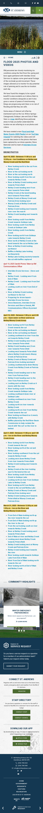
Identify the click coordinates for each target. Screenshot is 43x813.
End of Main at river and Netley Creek (23, 537)
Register (21, 691)
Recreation (21, 792)
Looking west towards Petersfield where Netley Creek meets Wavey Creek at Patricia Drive (22, 354)
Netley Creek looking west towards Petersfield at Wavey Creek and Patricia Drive (22, 498)
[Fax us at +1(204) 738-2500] (21, 3)
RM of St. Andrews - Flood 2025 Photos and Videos (14, 10)
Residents (21, 786)
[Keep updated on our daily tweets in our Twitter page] (35, 4)
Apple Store (22, 738)
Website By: (17, 799)
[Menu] (39, 10)
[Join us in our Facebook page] (33, 4)
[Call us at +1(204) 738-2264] (14, 3)
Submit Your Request (16, 666)
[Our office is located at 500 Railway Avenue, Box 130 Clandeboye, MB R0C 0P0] (7, 3)
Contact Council (21, 718)
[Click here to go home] (6, 58)
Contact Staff (21, 712)
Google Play (22, 744)
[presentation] (3, 807)
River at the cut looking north (20, 172)
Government (21, 783)
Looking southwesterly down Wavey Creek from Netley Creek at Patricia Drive (23, 367)
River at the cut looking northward (22, 330)
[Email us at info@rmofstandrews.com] (28, 3)
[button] (19, 631)
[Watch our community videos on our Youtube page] (38, 4)
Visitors (21, 789)
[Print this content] (38, 57)
